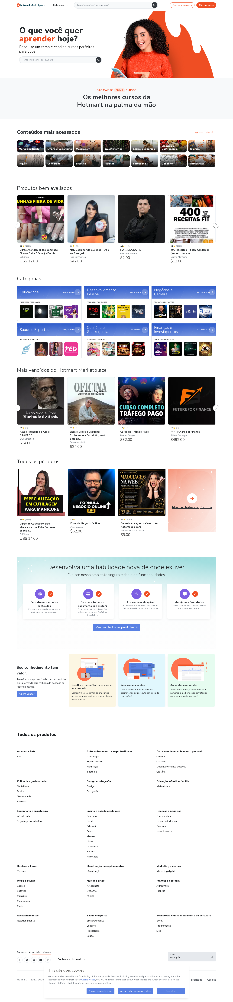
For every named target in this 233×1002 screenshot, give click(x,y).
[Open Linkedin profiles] (33, 960)
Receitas (22, 801)
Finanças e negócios (168, 811)
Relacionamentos (28, 915)
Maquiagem (23, 901)
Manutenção (93, 871)
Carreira (160, 756)
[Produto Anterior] (17, 221)
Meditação (92, 766)
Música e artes (96, 881)
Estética (21, 891)
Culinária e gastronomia (31, 781)
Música (90, 896)
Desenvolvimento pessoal (171, 766)
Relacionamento (26, 920)
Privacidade (196, 980)
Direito (90, 821)
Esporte (91, 926)
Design (90, 786)
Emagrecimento (95, 920)
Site (158, 931)
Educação (92, 826)
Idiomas (91, 836)
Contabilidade (164, 816)
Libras (90, 841)
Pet (19, 756)
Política (91, 851)
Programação (163, 926)
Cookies (211, 980)
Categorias (59, 5)
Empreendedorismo (167, 821)
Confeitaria (23, 786)
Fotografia (92, 791)
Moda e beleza (26, 881)
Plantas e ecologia (168, 881)
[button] (192, 956)
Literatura (92, 846)
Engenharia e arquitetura (32, 811)
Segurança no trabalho (29, 821)
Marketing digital (165, 871)
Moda (20, 906)
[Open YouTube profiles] (40, 960)
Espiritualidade (95, 761)
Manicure (22, 896)
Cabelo (21, 886)
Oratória (160, 771)
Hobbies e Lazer (27, 866)
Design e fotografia (99, 781)
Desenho (92, 891)
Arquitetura (23, 816)
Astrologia (93, 756)
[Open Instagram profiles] (47, 960)
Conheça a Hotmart (69, 959)
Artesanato (93, 886)
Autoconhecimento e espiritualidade (109, 751)
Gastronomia (24, 796)
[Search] (154, 5)
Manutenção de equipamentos (105, 866)
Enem (90, 831)
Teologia (92, 771)
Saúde (90, 936)
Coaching (161, 761)
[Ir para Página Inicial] (31, 5)
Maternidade (163, 786)
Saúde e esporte (97, 915)
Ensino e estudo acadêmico (103, 811)
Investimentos (164, 831)
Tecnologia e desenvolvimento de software (183, 915)
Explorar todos (202, 132)
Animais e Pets (26, 751)
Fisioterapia (93, 931)
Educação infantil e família (172, 781)
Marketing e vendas (168, 866)
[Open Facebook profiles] (20, 960)
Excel (159, 920)
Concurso (92, 816)
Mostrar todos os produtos (114, 627)
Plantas (160, 891)
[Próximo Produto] (216, 221)
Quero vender (26, 694)
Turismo (21, 871)
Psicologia (92, 856)
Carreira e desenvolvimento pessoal (179, 751)
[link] (30, 146)
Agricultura (162, 886)
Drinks (20, 791)
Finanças (161, 826)
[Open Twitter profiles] (26, 960)
